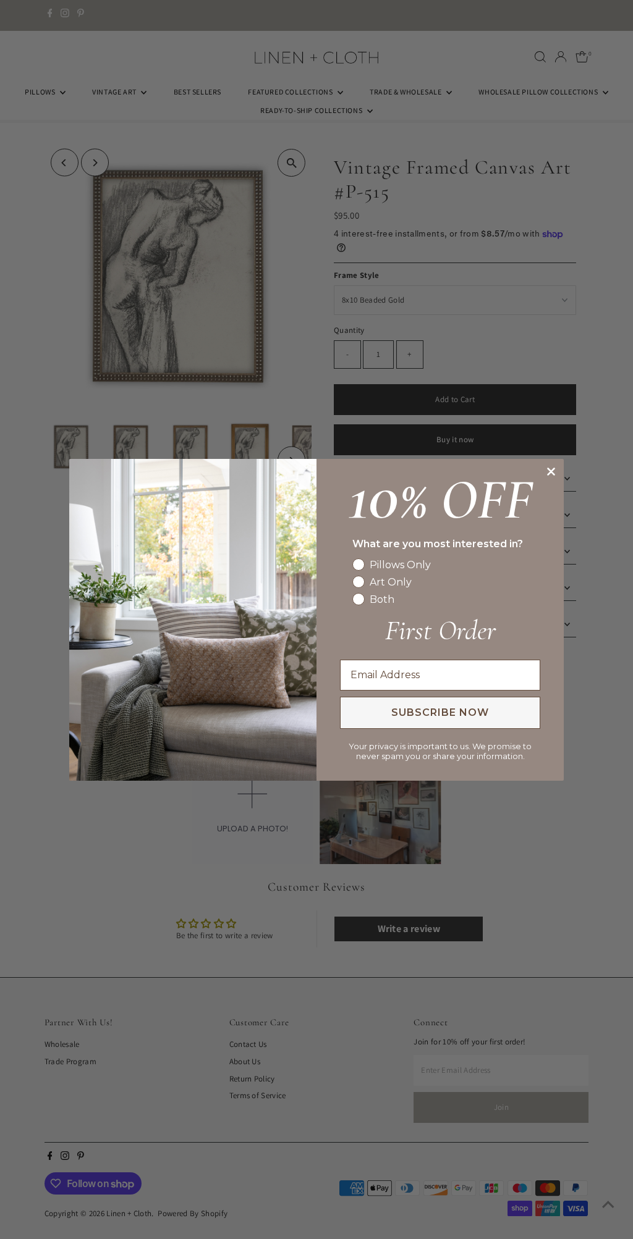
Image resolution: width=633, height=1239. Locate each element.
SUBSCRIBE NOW (440, 712)
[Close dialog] (551, 471)
